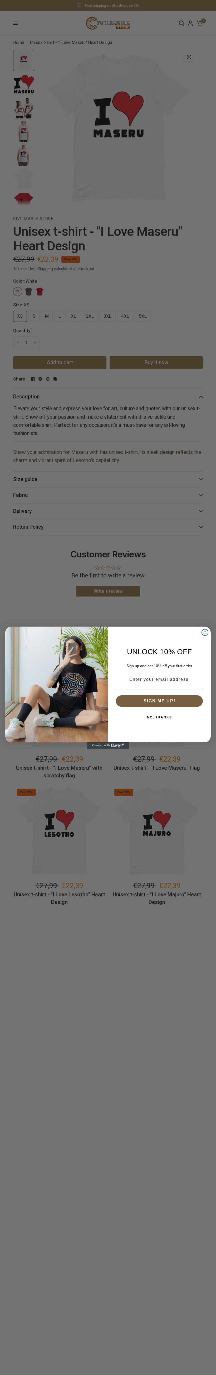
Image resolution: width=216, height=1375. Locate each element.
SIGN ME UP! (159, 701)
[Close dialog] (205, 632)
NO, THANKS (159, 717)
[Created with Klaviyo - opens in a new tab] (108, 745)
